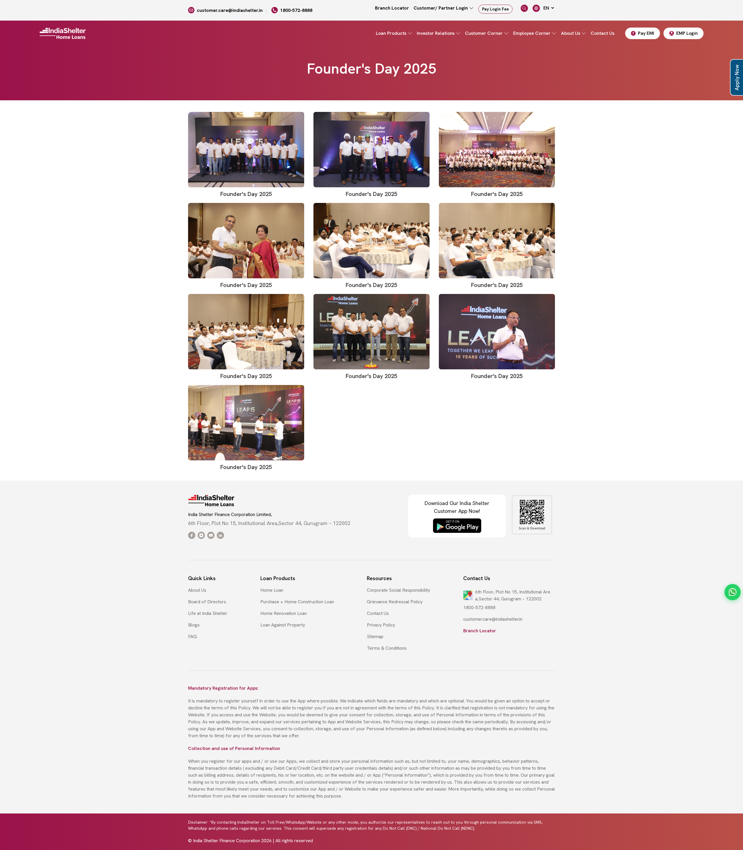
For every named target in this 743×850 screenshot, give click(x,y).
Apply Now (736, 77)
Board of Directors (207, 602)
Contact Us (602, 33)
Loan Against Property (282, 625)
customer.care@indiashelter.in (230, 10)
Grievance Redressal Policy (395, 602)
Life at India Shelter (207, 613)
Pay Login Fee (495, 9)
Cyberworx (543, 841)
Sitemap (375, 636)
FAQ (192, 636)
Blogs (194, 625)
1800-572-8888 (296, 10)
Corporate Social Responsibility (398, 590)
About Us (197, 590)
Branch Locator (392, 8)
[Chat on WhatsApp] (732, 592)
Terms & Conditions (387, 648)
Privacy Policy (381, 625)
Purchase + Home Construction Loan (297, 602)
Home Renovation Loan (283, 613)
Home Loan (271, 590)
